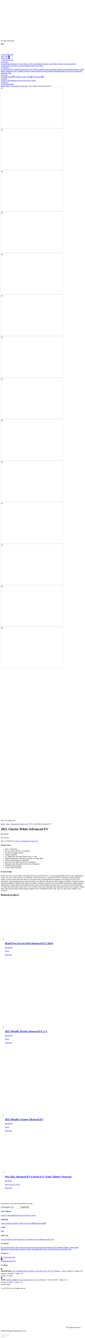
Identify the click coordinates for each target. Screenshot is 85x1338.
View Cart (4, 56)
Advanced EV (71, 64)
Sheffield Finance (6, 77)
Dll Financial (37, 77)
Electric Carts (12, 1239)
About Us (4, 80)
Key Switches (15, 69)
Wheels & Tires (62, 69)
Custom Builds (6, 64)
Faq (25, 80)
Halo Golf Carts (19, 66)
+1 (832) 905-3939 (7, 55)
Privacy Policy (31, 80)
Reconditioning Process (15, 80)
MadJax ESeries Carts (59, 64)
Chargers (34, 71)
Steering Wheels (47, 71)
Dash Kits (79, 71)
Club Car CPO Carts (30, 64)
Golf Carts (4, 62)
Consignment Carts (7, 66)
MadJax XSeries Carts (44, 64)
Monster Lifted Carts (31, 66)
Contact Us (4, 82)
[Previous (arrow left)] (1, 1336)
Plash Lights (24, 69)
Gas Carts (4, 1239)
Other (9, 73)
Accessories (5, 67)
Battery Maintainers (7, 71)
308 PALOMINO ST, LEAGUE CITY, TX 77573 (23, 1280)
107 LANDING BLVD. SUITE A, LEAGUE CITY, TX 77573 (33, 1271)
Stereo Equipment (51, 69)
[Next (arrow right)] (4, 1336)
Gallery (41, 66)
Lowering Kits (5, 69)
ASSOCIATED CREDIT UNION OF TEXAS (17, 1223)
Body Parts (65, 71)
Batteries (71, 69)
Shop (8, 86)
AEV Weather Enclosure (22, 71)
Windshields (57, 71)
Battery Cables (79, 69)
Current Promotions (7, 84)
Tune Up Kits (33, 69)
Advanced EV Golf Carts (19, 86)
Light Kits (41, 69)
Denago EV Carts (17, 64)
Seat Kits (72, 71)
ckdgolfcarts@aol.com (8, 1261)
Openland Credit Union (22, 77)
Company (4, 79)
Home (3, 86)
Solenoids (4, 73)
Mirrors (39, 71)
